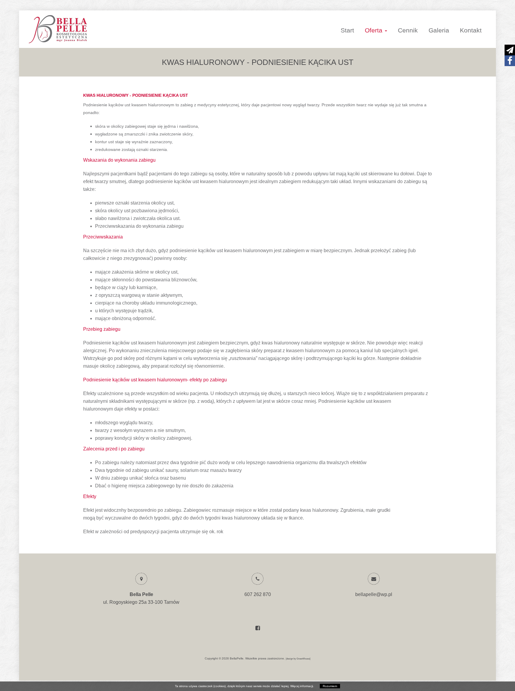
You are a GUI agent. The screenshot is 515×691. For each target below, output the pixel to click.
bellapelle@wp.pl (373, 594)
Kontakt (471, 30)
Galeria (439, 30)
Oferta (374, 30)
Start (347, 30)
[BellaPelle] (101, 29)
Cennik (408, 30)
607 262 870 (257, 594)
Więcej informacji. (302, 686)
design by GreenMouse (298, 658)
